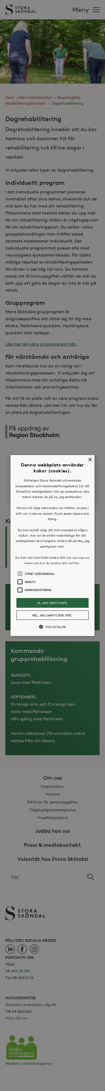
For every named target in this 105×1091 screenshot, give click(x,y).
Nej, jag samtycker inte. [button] (52, 615)
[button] (52, 545)
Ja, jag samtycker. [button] (52, 603)
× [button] (90, 460)
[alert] (52, 545)
